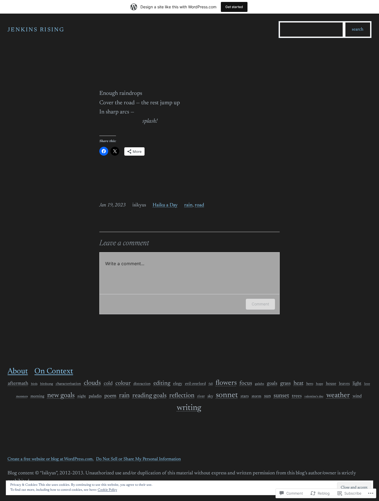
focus (245, 383)
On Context (53, 371)
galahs (259, 384)
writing (189, 408)
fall (211, 384)
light (357, 383)
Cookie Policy (107, 490)
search (357, 29)
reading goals (149, 396)
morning (37, 396)
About (17, 371)
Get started (234, 7)
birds (34, 384)
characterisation (68, 384)
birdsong (46, 384)
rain (188, 205)
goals (272, 383)
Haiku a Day (165, 205)
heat (299, 383)
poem (110, 396)
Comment (260, 304)
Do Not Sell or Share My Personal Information (138, 459)
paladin (95, 396)
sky (210, 396)
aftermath (18, 383)
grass (285, 383)
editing (161, 383)
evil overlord (195, 384)
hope (319, 384)
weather (338, 395)
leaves (344, 384)
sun (267, 396)
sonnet (227, 395)
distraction (142, 384)
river (201, 396)
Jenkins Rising (35, 30)
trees (297, 396)
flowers (226, 383)
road (199, 205)
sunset (281, 396)
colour (123, 383)
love (367, 384)
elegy (177, 384)
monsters (22, 396)
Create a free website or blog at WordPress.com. (50, 459)
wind (357, 396)
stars (245, 396)
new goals (61, 395)
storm (256, 396)
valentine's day (314, 396)
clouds (92, 383)
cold (108, 383)
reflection (181, 396)
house (331, 384)
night (81, 396)
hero (309, 384)
